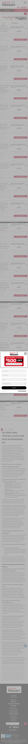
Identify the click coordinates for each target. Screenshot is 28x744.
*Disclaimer (4, 391)
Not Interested (22, 391)
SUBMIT (14, 388)
